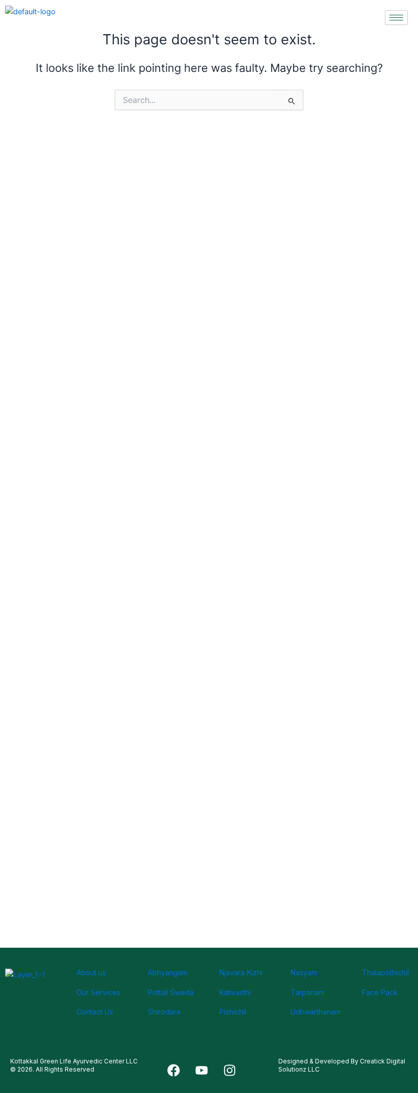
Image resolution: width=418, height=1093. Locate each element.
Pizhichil (232, 1011)
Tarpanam (307, 992)
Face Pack (380, 992)
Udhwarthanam (316, 1011)
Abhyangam (168, 972)
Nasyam (304, 972)
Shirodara (164, 1011)
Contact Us (94, 1011)
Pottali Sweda (171, 992)
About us (91, 972)
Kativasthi (235, 992)
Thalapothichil (385, 972)
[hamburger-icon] (396, 17)
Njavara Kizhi (241, 972)
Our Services (98, 992)
